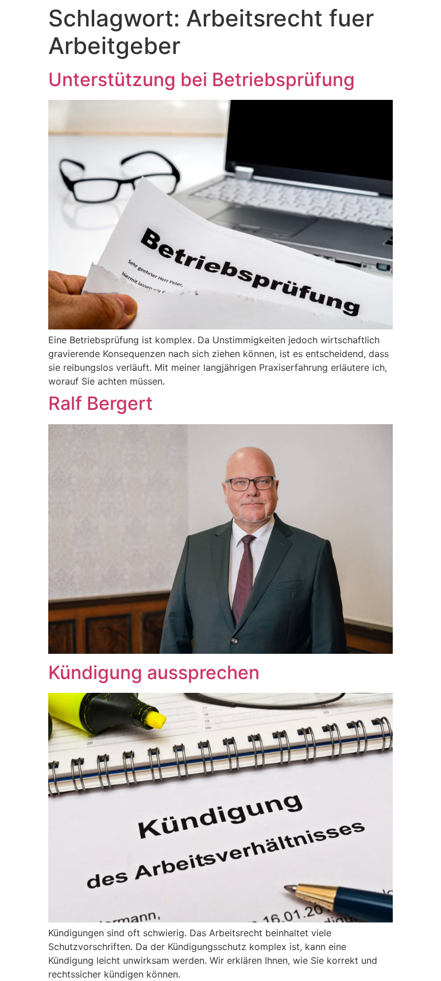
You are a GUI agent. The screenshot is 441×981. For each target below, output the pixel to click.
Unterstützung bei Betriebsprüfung (201, 79)
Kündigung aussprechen (154, 672)
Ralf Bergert (100, 403)
